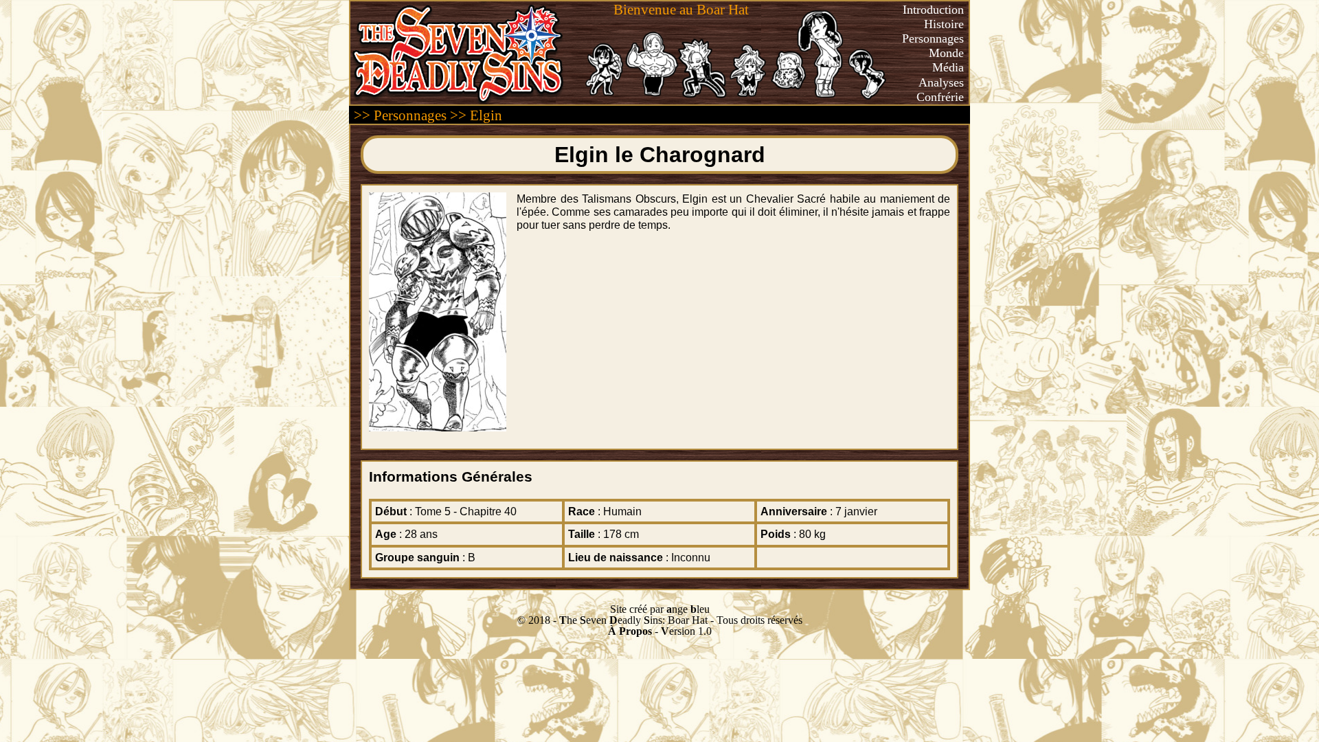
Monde (946, 53)
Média (948, 67)
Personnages (933, 38)
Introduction (933, 9)
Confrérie (940, 97)
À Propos (630, 631)
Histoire (944, 24)
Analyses (941, 82)
